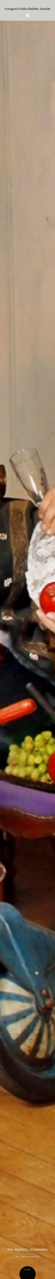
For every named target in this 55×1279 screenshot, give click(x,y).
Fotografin (12, 9)
